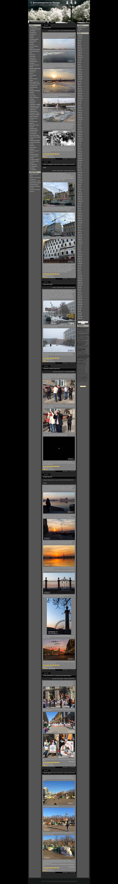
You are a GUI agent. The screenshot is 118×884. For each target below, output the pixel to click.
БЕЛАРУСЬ (32, 37)
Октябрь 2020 (80, 76)
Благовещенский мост (80, 337)
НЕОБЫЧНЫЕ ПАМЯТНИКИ (35, 90)
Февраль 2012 (80, 254)
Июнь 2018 (79, 124)
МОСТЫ (31, 73)
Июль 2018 (79, 122)
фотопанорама (82, 381)
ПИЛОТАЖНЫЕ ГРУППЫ (34, 125)
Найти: (83, 320)
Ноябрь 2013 (80, 218)
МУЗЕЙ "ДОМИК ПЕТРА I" (34, 82)
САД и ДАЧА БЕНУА (33, 133)
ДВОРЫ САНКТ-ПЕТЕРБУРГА (35, 49)
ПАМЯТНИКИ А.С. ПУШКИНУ (35, 104)
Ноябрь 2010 (80, 280)
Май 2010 (79, 290)
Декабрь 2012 (80, 237)
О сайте (52, 22)
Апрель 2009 (80, 313)
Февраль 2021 (80, 69)
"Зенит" (79, 327)
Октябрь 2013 (80, 220)
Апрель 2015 (80, 189)
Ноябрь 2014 (80, 198)
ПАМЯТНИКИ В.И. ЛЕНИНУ (35, 106)
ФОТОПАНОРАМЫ (33, 169)
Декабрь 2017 (80, 134)
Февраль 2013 (80, 234)
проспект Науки (79, 377)
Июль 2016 (79, 163)
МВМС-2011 (79, 352)
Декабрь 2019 (80, 93)
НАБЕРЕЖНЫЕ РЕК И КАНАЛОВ (69, 30)
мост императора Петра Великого (82, 374)
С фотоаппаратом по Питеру (45, 2)
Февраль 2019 (80, 110)
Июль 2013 (79, 225)
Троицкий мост (81, 363)
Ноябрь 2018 (80, 115)
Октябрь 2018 (80, 117)
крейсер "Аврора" (85, 373)
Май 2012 (79, 249)
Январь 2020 (80, 91)
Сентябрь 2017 (80, 139)
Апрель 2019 (80, 107)
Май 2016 (79, 167)
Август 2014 (80, 203)
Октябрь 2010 (80, 282)
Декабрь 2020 (80, 72)
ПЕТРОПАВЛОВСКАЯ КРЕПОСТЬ (87, 357)
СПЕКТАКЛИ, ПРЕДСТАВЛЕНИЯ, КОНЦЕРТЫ (33, 147)
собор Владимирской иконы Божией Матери (82, 380)
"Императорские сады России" (82, 328)
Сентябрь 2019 (80, 98)
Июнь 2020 (79, 83)
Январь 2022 (80, 50)
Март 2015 (79, 191)
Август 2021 (80, 59)
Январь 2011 (80, 277)
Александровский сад (83, 335)
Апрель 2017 (80, 148)
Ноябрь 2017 (80, 136)
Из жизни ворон (81, 344)
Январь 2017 (80, 153)
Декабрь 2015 (80, 175)
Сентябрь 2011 (80, 263)
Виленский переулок (80, 340)
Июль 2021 (79, 60)
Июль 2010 (79, 287)
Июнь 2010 (79, 289)
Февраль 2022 (80, 48)
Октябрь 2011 (80, 261)
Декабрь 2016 (80, 155)
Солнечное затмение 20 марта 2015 (51, 368)
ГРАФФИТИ (32, 44)
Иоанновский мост (85, 345)
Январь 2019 (80, 112)
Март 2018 (79, 129)
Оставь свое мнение (72, 158)
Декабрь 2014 (80, 196)
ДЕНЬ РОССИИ (32, 58)
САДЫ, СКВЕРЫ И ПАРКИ (34, 135)
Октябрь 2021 (80, 55)
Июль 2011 (79, 266)
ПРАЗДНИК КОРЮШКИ (34, 130)
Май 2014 (79, 208)
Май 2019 (79, 105)
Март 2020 (79, 88)
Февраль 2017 (80, 151)
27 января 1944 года (33, 32)
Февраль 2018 (80, 131)
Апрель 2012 (80, 251)
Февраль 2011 (80, 275)
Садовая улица (79, 359)
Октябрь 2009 (80, 302)
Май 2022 (79, 43)
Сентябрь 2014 (80, 201)
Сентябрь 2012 (80, 242)
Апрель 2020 (80, 86)
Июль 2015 (79, 184)
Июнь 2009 (79, 309)
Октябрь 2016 (80, 158)
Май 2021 (79, 64)
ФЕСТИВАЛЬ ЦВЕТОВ (34, 166)
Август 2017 (80, 141)
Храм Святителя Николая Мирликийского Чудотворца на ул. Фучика (35, 186)
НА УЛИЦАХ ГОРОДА (33, 85)
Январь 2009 (80, 318)
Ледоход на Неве (47, 27)
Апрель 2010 (80, 292)
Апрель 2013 (80, 230)
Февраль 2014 (80, 213)
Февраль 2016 (80, 172)
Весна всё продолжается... (82, 338)
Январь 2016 (80, 174)
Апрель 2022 (80, 45)
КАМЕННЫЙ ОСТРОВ (33, 61)
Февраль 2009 (80, 316)
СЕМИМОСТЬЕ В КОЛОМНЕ (35, 140)
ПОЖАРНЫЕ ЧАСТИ (33, 128)
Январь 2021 (80, 71)
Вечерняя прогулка (47, 476)
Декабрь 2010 (80, 278)
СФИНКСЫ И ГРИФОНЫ (34, 150)
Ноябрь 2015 (80, 177)
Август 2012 (80, 244)
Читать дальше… (72, 761)
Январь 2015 (80, 194)
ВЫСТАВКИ (32, 42)
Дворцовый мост (82, 342)
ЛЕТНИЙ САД (32, 63)
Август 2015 (80, 182)
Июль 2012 (79, 246)
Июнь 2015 (79, 186)
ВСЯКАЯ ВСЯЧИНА (71, 371)
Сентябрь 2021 (80, 57)
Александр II (79, 332)
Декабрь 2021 (80, 52)
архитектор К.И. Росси (81, 368)
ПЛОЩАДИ (32, 126)
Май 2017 (79, 146)
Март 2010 (79, 294)
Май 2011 (79, 270)
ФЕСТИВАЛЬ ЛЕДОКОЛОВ (34, 159)
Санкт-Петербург (82, 359)
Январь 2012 (80, 256)
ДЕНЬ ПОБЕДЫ (32, 56)
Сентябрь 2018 (80, 119)
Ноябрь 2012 (80, 239)
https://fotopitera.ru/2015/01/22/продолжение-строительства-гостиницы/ (55, 211)
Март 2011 (79, 273)
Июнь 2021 (79, 62)
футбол (86, 381)
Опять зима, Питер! (48, 284)
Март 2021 (79, 67)
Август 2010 (80, 285)
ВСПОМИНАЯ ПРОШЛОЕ (34, 39)
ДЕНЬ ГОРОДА (32, 54)
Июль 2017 (79, 143)
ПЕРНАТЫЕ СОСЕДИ (33, 118)
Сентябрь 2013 (80, 222)
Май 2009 (79, 311)
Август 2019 (80, 100)
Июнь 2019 (79, 103)
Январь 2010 (80, 297)
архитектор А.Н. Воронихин (82, 365)
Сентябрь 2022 (80, 36)
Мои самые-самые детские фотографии (38, 22)
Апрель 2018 (80, 127)
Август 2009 (80, 306)
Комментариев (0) (65, 158)
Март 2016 (79, 170)
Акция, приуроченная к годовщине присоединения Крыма (57, 675)
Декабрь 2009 (80, 299)
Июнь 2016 (79, 165)
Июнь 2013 (79, 227)
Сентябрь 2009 (80, 304)
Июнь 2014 (79, 206)
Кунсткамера (83, 348)
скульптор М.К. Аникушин (82, 378)
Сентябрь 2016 (80, 160)
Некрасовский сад (84, 355)
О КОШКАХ (32, 92)
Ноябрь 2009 (80, 301)
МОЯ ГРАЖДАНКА (33, 75)
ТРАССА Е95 (32, 152)
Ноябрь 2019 (80, 95)
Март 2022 (79, 47)
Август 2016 (80, 162)
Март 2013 (79, 232)
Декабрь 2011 (80, 258)
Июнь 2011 (79, 268)
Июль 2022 (79, 40)
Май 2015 (79, 187)
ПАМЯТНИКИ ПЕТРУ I (34, 111)
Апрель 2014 (80, 210)
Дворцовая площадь (81, 341)
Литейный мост (83, 351)
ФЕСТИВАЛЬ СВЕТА (33, 164)
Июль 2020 (79, 81)
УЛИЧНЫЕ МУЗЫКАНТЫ (34, 154)
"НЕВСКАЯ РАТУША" (33, 27)
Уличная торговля (47, 772)
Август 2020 (80, 79)
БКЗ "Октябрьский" (83, 336)
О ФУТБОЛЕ (32, 94)
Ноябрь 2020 (80, 74)
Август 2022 (80, 38)
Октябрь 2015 (80, 179)
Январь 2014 (80, 215)
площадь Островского (82, 376)
